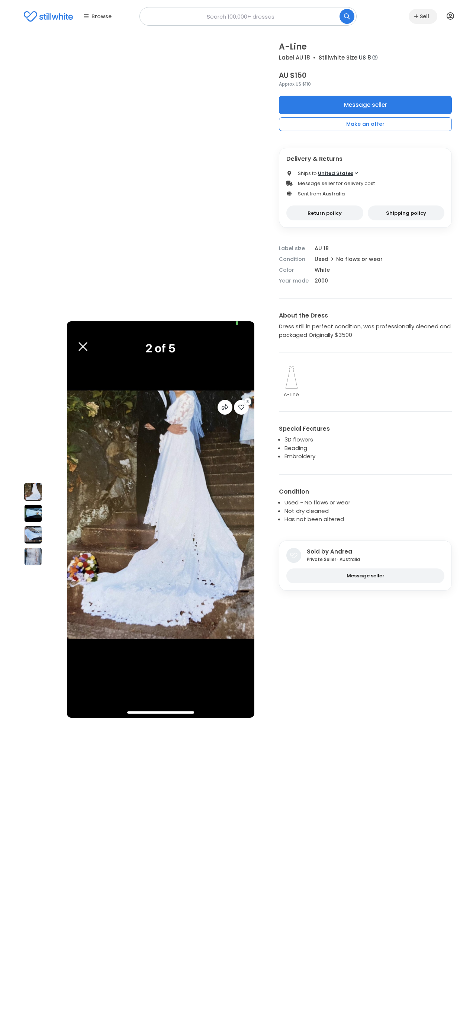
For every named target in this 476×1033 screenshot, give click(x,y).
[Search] (347, 16)
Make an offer (365, 124)
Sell (424, 16)
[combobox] (248, 16)
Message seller (365, 105)
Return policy (325, 213)
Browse (101, 16)
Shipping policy (406, 213)
